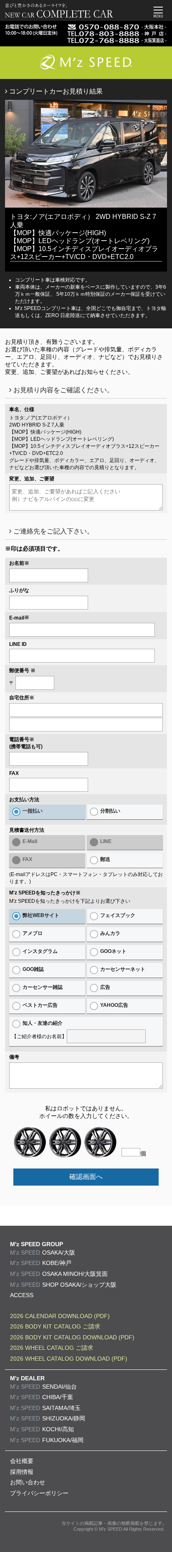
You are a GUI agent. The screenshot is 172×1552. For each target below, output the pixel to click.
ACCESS (21, 1295)
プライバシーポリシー (39, 1493)
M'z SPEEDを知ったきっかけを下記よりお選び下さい (69, 901)
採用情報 (21, 1471)
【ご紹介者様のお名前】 (39, 1029)
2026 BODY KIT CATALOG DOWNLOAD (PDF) (72, 1337)
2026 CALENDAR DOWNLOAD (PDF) (60, 1316)
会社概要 (21, 1461)
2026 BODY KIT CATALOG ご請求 (55, 1326)
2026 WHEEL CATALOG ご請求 (51, 1347)
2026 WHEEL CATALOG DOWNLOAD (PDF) (68, 1358)
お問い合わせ (27, 1482)
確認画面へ (86, 1176)
